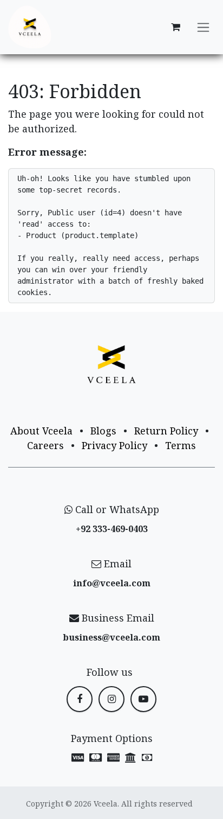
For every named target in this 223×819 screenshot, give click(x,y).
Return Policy (166, 430)
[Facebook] (80, 699)
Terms (180, 445)
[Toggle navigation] (203, 27)
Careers (45, 445)
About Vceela (41, 430)
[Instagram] (111, 699)
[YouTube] (143, 699)
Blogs (103, 430)
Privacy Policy (114, 445)
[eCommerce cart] (175, 27)
